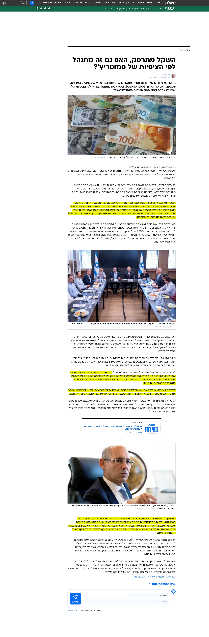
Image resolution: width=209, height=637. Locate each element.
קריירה (118, 9)
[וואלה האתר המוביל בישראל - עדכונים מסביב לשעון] (170, 2)
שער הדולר (171, 577)
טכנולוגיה (77, 3)
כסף (114, 3)
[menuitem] (158, 2)
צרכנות (150, 9)
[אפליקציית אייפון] (45, 8)
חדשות (160, 3)
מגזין (137, 9)
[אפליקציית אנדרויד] (49, 8)
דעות (143, 9)
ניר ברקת (142, 577)
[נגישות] (4, 3)
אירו (135, 577)
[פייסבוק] (37, 8)
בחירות (140, 3)
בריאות (98, 3)
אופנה (67, 3)
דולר (163, 577)
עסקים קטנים (128, 9)
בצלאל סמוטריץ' (154, 577)
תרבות (131, 3)
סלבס (122, 3)
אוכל (106, 3)
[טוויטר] (41, 8)
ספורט (150, 3)
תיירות (88, 3)
